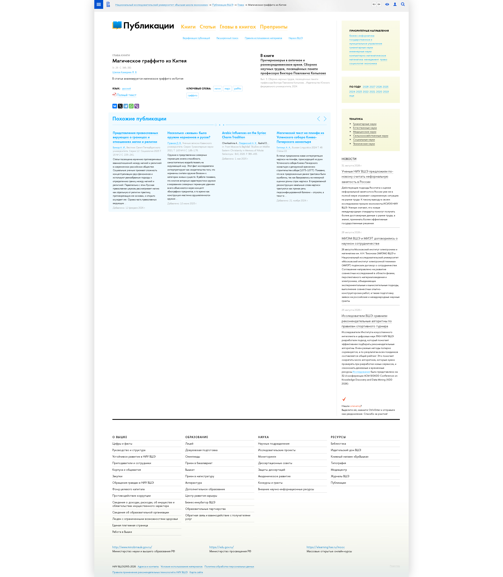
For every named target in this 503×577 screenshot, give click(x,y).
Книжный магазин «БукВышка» (350, 456)
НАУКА (263, 437)
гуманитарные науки (361, 47)
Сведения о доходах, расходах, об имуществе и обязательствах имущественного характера (143, 504)
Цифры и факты (122, 443)
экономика (370, 63)
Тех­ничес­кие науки (364, 143)
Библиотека (338, 443)
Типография (338, 463)
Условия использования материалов (182, 566)
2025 (385, 86)
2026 (379, 86)
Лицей (189, 443)
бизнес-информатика (361, 35)
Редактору (395, 565)
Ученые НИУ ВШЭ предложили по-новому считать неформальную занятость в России (367, 176)
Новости (349, 159)
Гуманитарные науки (364, 124)
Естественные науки (365, 127)
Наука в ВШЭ (296, 38)
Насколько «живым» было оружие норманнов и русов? (188, 135)
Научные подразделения (273, 443)
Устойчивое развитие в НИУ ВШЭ (134, 456)
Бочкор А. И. (119, 147)
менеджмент (371, 59)
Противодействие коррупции (131, 495)
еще (351, 95)
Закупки (117, 476)
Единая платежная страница (130, 525)
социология (356, 63)
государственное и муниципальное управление (365, 41)
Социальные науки (364, 139)
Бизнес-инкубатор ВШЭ (200, 502)
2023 (359, 91)
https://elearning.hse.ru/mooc (326, 547)
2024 (352, 91)
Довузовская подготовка (201, 450)
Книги (188, 26)
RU (374, 4)
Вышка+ (190, 470)
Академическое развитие (274, 476)
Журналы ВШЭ (340, 476)
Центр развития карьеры (201, 495)
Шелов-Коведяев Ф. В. (124, 72)
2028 (366, 86)
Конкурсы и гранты (270, 482)
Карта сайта (196, 572)
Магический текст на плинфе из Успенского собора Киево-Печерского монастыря (300, 137)
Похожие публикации (139, 118)
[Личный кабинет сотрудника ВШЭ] (395, 4)
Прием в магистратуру (199, 476)
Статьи (208, 26)
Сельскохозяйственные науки (370, 135)
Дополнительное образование (205, 489)
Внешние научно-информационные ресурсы (286, 489)
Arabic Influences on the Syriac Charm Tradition (244, 135)
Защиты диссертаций (271, 470)
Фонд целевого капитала (128, 489)
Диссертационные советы (275, 463)
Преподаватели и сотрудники (131, 463)
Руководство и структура (128, 450)
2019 (386, 91)
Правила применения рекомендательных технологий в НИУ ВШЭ (150, 572)
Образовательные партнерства (205, 509)
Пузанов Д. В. (174, 143)
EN (379, 4)
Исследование (361, 371)
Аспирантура (193, 482)
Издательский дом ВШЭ (346, 450)
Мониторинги (267, 456)
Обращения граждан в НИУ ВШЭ (133, 482)
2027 (372, 86)
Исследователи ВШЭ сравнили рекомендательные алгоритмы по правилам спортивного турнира (367, 320)
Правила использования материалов (263, 38)
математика (356, 59)
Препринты (273, 26)
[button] (216, 125)
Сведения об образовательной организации (140, 512)
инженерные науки (360, 51)
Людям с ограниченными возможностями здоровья (145, 519)
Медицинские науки (364, 131)
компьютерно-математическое (367, 55)
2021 (372, 91)
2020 (379, 91)
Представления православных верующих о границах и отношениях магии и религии (135, 137)
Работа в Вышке (122, 532)
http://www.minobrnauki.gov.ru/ (132, 547)
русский (126, 88)
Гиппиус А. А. (284, 147)
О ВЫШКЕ (119, 437)
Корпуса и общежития (126, 470)
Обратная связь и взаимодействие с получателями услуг (217, 517)
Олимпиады (192, 456)
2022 (366, 91)
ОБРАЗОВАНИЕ (196, 437)
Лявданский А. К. (248, 143)
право (383, 59)
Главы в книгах (238, 26)
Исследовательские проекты (277, 450)
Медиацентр (339, 470)
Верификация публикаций (196, 38)
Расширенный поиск (227, 38)
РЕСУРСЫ (338, 437)
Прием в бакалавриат (199, 463)
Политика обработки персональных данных (229, 566)
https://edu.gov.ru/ (221, 547)
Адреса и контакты (148, 566)
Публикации (148, 25)
